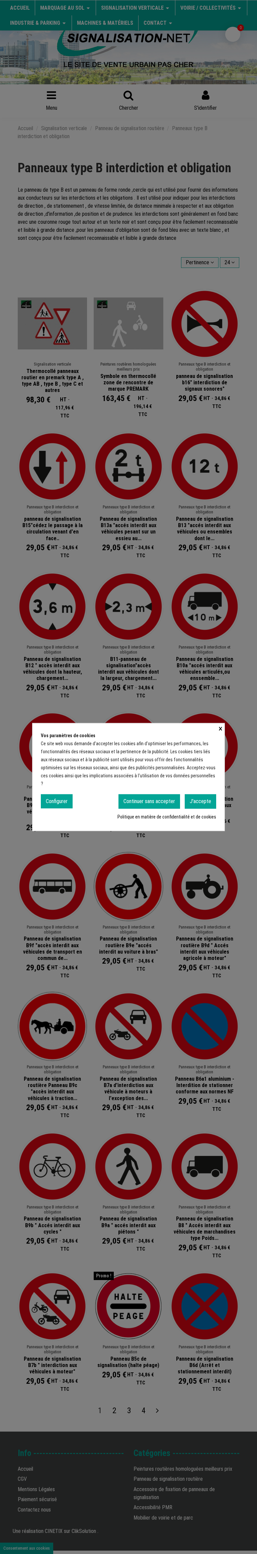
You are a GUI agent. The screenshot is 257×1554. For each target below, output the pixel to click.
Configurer (57, 801)
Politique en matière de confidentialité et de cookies (166, 816)
